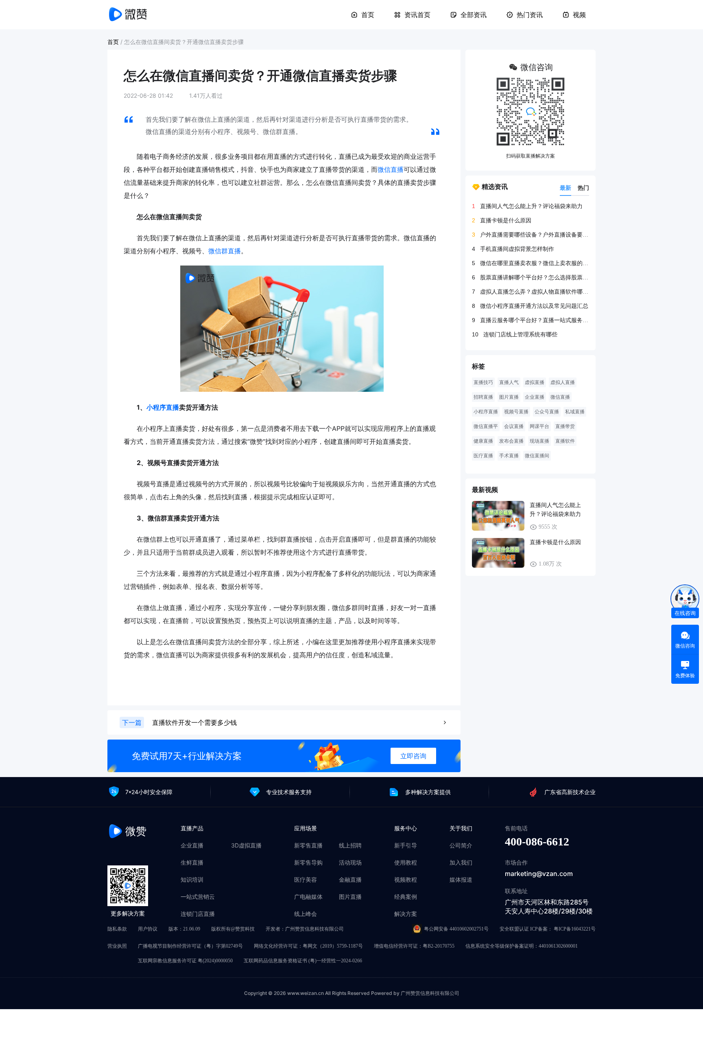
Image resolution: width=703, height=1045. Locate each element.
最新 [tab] (565, 187)
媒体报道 (461, 880)
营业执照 (117, 946)
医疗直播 (483, 456)
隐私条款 (117, 929)
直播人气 (509, 382)
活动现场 (350, 862)
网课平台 (539, 426)
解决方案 (405, 914)
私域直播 (575, 412)
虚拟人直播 (562, 382)
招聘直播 (483, 397)
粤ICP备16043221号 (575, 929)
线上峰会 (305, 914)
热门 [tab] (583, 187)
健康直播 (483, 441)
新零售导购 (308, 862)
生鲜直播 (192, 862)
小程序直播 (162, 407)
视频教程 (405, 880)
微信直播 (391, 169)
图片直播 (509, 397)
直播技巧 (483, 382)
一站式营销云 (198, 897)
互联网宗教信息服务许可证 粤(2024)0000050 (185, 961)
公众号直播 (547, 412)
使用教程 (405, 862)
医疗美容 (305, 880)
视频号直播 (516, 412)
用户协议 (147, 929)
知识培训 (192, 880)
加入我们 (461, 862)
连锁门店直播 (198, 914)
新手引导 (405, 845)
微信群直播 (224, 251)
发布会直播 (511, 441)
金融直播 (350, 880)
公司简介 (461, 845)
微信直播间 (537, 456)
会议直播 (514, 426)
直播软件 (565, 441)
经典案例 (405, 897)
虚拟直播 (534, 382)
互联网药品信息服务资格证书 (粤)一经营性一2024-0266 (303, 961)
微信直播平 (486, 426)
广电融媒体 (308, 897)
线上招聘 (350, 845)
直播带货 (565, 426)
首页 (367, 15)
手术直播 (509, 456)
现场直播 (539, 441)
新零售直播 (308, 845)
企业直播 (534, 397)
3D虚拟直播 (246, 845)
